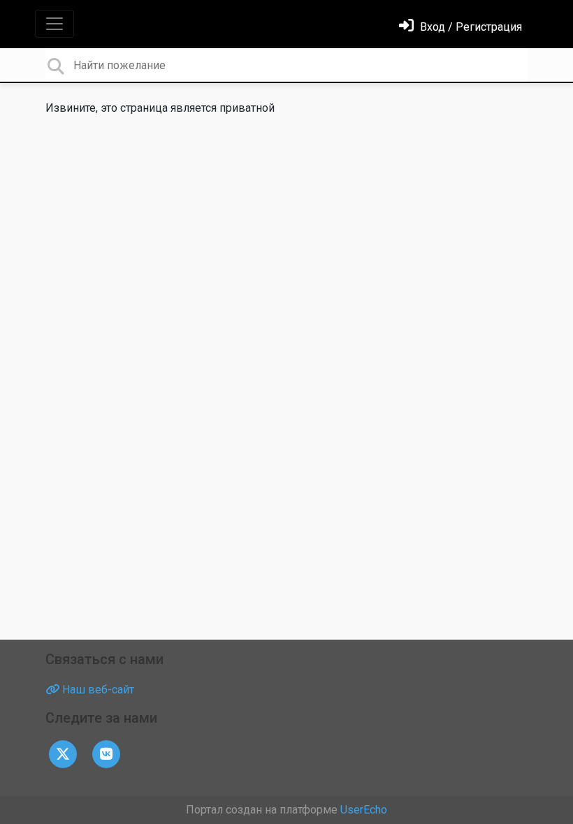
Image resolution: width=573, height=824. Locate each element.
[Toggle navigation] (54, 24)
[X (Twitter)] (62, 753)
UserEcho (363, 809)
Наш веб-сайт (96, 689)
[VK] (106, 753)
